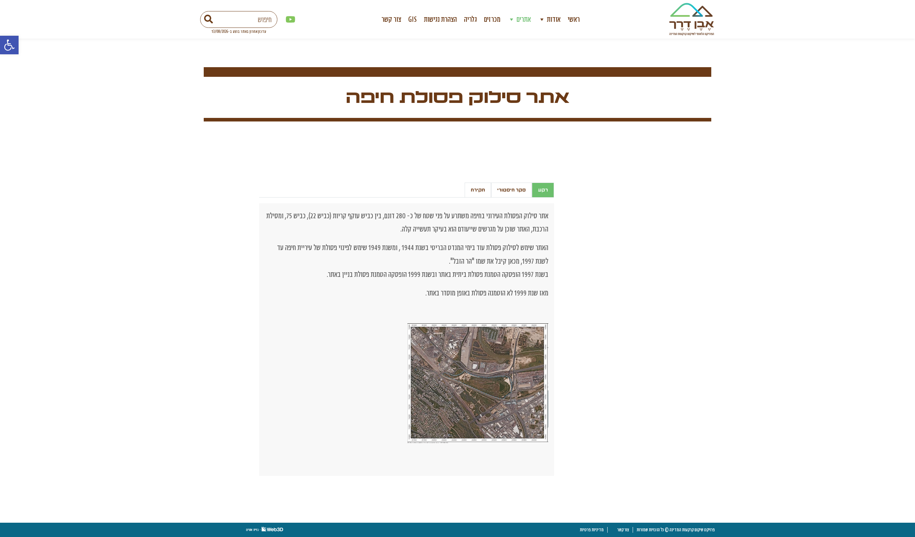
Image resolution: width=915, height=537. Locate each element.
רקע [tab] (543, 190)
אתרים (523, 19)
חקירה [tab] (478, 190)
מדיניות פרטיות (592, 529)
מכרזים (492, 19)
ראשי (574, 19)
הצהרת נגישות (440, 19)
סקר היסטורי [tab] (511, 190)
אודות (553, 19)
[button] (9, 45)
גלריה (470, 19)
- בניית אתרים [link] (254, 529)
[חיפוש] (209, 19)
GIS (412, 19)
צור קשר (391, 19)
